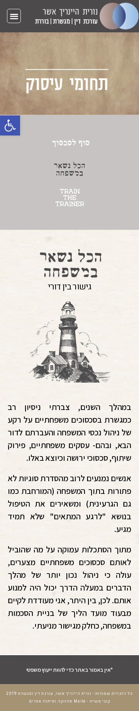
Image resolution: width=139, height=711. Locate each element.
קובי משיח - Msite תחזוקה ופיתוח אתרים (69, 701)
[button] (10, 125)
